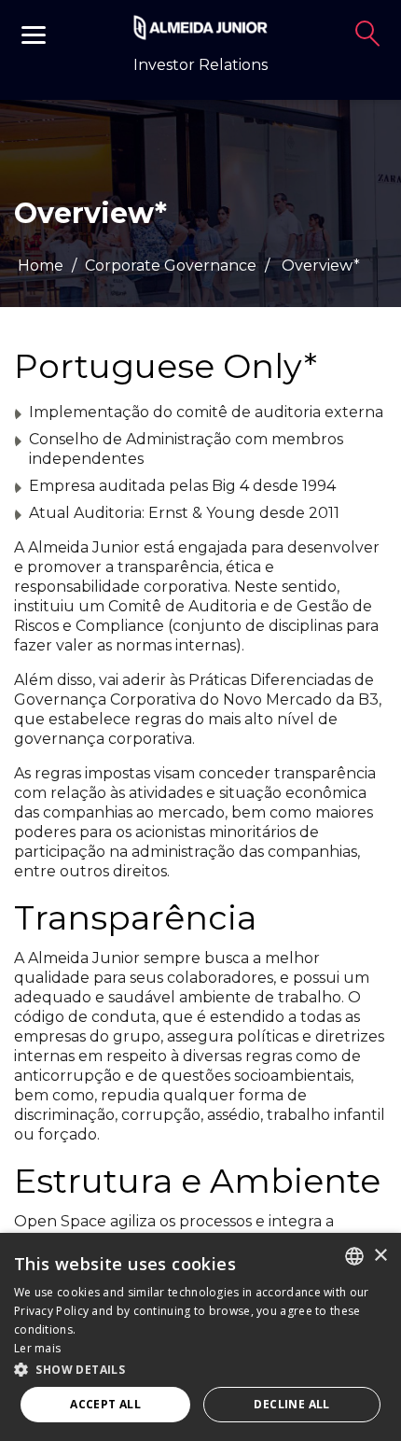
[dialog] (200, 1337)
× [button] (380, 1256)
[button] (200, 1368)
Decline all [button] (291, 1404)
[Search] (367, 33)
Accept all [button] (105, 1404)
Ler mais (37, 1348)
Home (40, 265)
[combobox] (354, 1256)
